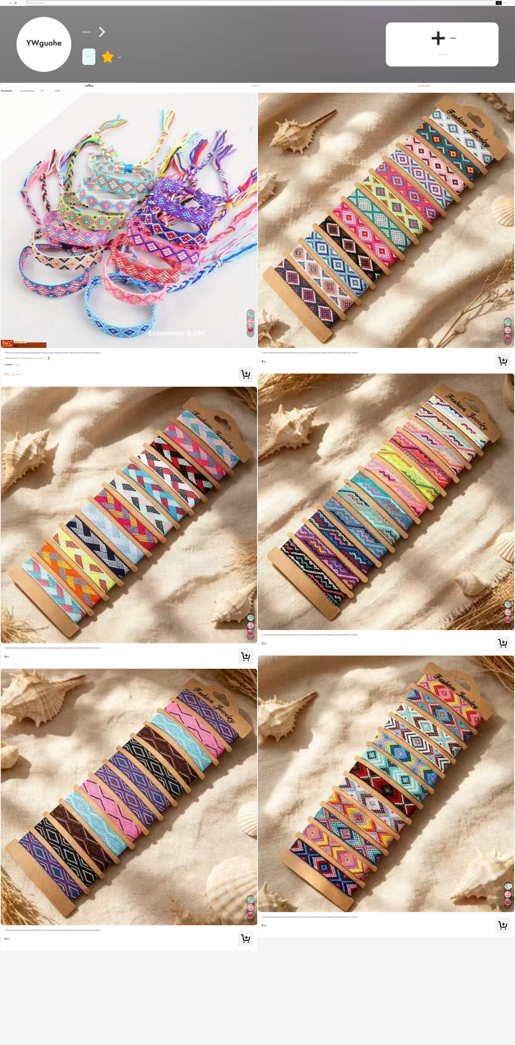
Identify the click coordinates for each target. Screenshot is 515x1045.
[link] (44, 44)
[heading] (225, 32)
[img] (129, 344)
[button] (10, 3)
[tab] (86, 86)
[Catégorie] (15, 3)
